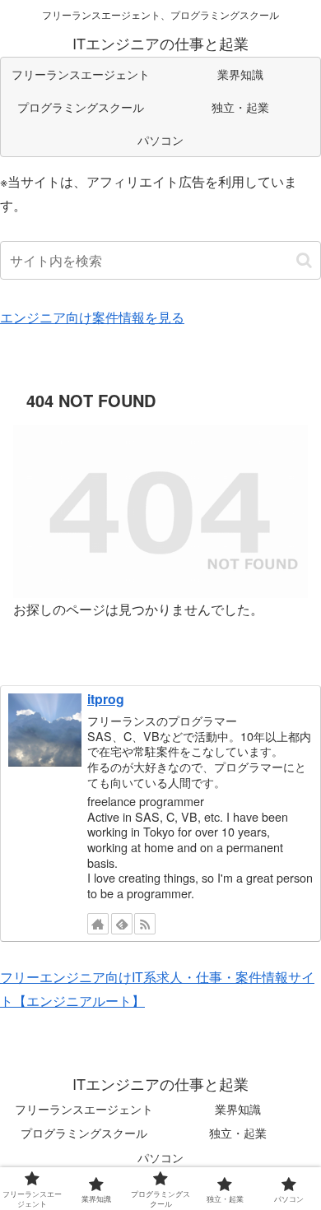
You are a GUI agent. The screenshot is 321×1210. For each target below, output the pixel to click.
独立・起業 (238, 1132)
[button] (304, 260)
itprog (105, 698)
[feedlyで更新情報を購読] (122, 923)
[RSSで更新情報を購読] (145, 923)
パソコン (160, 1157)
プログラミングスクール (84, 1132)
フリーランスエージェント (84, 1109)
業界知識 (238, 1109)
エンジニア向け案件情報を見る (92, 317)
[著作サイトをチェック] (98, 923)
